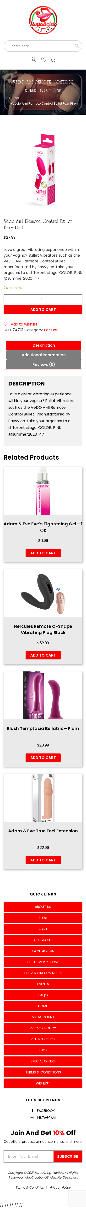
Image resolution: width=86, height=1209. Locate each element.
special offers (43, 1061)
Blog (43, 917)
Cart (43, 928)
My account (43, 1017)
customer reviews (43, 962)
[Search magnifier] (76, 46)
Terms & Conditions (43, 1072)
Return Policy (43, 1039)
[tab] (43, 345)
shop (43, 1050)
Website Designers (63, 1177)
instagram (46, 1117)
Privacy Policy (43, 1028)
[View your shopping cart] (52, 61)
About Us (43, 906)
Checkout (43, 939)
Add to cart (43, 309)
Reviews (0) (43, 364)
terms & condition (30, 1187)
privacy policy (60, 1187)
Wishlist (43, 1083)
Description (44, 345)
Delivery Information (43, 973)
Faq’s (43, 995)
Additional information (44, 355)
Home (14, 97)
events (43, 984)
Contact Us (43, 950)
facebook (46, 1110)
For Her (51, 330)
